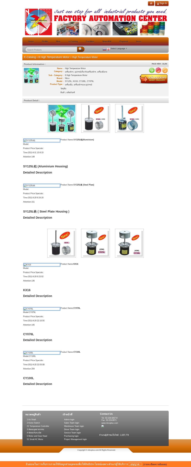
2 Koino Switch (33, 423)
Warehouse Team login (74, 426)
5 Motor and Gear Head (37, 436)
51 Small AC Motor (35, 439)
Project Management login (75, 439)
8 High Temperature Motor (54, 57)
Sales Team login (71, 423)
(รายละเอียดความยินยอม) (155, 464)
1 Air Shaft (31, 419)
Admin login (69, 419)
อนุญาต (135, 464)
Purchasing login (71, 436)
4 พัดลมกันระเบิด (34, 433)
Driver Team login (71, 429)
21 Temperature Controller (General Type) (38, 426)
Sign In (163, 3)
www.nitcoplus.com (109, 423)
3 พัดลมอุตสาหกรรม (35, 429)
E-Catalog (30, 57)
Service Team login (72, 433)
